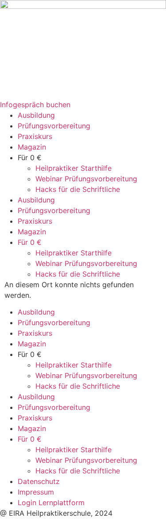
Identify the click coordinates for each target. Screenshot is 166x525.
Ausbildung (36, 115)
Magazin (32, 146)
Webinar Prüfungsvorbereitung (86, 178)
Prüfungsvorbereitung (54, 125)
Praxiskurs (35, 136)
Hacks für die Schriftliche (77, 189)
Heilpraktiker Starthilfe (73, 168)
